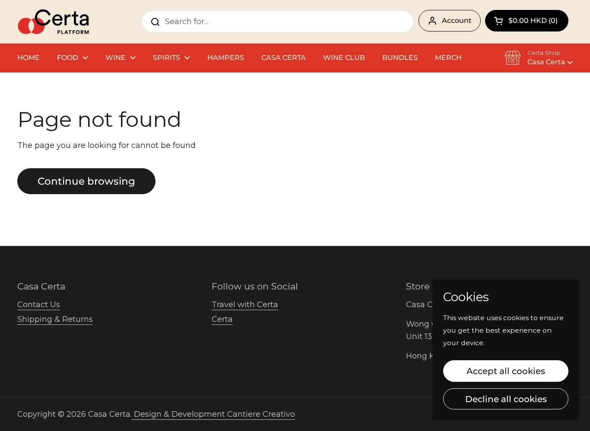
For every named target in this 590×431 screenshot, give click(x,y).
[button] (526, 20)
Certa (222, 319)
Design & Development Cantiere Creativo (213, 414)
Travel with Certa (245, 304)
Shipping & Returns (55, 319)
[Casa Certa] (53, 22)
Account (457, 20)
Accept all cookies (505, 370)
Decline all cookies (506, 398)
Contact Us (38, 304)
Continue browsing (86, 181)
